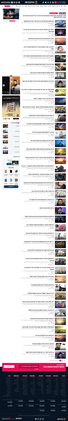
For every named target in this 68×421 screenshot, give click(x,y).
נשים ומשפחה (16, 375)
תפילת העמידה (8, 382)
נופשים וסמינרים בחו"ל (41, 409)
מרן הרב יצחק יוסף (24, 380)
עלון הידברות (63, 380)
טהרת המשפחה (16, 380)
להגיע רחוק (49, 388)
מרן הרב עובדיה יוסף (24, 379)
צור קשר (20, 6)
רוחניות (57, 383)
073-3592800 (31, 401)
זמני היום (33, 6)
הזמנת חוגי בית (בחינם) (19, 404)
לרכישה (9, 164)
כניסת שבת (63, 386)
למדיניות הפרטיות (32, 369)
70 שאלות (41, 6)
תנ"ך (34, 379)
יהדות (57, 377)
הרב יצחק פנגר (25, 382)
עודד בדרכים (49, 377)
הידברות (63, 375)
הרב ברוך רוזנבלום (24, 388)
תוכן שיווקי (56, 394)
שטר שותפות (53, 6)
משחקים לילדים (40, 385)
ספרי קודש (33, 392)
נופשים (64, 388)
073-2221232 (20, 401)
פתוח (50, 383)
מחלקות (26, 6)
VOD (61, 6)
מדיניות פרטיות (63, 377)
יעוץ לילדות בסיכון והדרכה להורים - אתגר (7, 400)
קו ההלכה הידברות (52, 404)
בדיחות (42, 380)
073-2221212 (53, 401)
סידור (9, 375)
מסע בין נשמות (48, 386)
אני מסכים (33, 369)
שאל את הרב (37, 6)
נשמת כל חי (8, 392)
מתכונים (17, 379)
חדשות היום (56, 380)
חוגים (42, 392)
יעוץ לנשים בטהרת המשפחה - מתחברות (61, 405)
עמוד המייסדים (63, 392)
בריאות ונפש (33, 388)
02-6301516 (64, 407)
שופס (29, 6)
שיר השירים (8, 391)
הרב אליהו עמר (25, 394)
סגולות (34, 385)
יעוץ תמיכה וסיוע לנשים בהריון (40, 404)
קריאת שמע (8, 386)
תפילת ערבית (8, 380)
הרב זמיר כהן (49, 6)
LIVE (13, 6)
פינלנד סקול (33, 383)
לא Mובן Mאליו (48, 379)
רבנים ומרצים (25, 375)
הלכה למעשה (49, 382)
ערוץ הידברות (63, 379)
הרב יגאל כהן (25, 383)
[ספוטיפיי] (12, 2)
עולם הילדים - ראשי (40, 377)
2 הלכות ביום (63, 383)
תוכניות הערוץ (48, 375)
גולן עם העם (49, 385)
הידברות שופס (63, 391)
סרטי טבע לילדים (40, 389)
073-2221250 (53, 410)
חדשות (57, 6)
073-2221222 (63, 401)
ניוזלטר (64, 382)
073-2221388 (42, 401)
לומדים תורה (33, 377)
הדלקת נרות (17, 382)
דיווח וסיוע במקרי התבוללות (30, 404)
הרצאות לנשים (16, 389)
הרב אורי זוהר (25, 389)
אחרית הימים (33, 389)
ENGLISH (17, 6)
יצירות (42, 391)
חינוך (34, 386)
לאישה (18, 377)
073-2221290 (20, 406)
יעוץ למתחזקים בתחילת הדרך (18, 399)
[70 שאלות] (14, 2)
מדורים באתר (55, 375)
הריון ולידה (17, 388)
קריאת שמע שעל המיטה (6, 396)
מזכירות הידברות (63, 399)
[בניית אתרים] (18, 419)
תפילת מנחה (8, 379)
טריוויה (42, 388)
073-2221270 (10, 406)
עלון (31, 6)
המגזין (57, 379)
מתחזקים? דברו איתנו (6, 2)
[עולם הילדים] (19, 2)
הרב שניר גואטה (24, 385)
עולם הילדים (45, 6)
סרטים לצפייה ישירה (40, 382)
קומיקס (42, 386)
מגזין (59, 6)
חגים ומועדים (56, 392)
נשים (57, 382)
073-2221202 (42, 410)
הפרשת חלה (17, 391)
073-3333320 (9, 402)
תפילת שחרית (8, 377)
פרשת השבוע (56, 391)
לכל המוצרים (11, 186)
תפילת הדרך (8, 389)
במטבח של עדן (48, 380)
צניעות (18, 385)
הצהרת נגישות (63, 394)
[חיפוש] (55, 2)
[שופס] (17, 2)
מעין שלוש (8, 385)
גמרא (34, 380)
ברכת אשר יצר (8, 394)
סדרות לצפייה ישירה (40, 383)
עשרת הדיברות (32, 382)
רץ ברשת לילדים (40, 379)
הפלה (18, 386)
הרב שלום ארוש (24, 391)
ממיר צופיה (64, 409)
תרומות (23, 6)
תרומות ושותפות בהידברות (51, 399)
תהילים (9, 388)
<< (65, 360)
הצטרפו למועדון (6, 6)
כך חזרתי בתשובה (48, 389)
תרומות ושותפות (62, 389)
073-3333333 (63, 410)
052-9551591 (42, 406)
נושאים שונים (32, 375)
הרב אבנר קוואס (24, 392)
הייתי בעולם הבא (48, 392)
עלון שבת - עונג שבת (41, 399)
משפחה (57, 385)
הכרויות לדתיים (32, 391)
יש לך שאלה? (5, 122)
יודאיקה (33, 394)
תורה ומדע (56, 386)
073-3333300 (52, 406)
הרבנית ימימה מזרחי (16, 383)
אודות (64, 396)
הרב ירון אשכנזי (25, 386)
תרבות (57, 388)
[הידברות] (31, 2)
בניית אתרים (13, 419)
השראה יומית (49, 391)
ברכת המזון (8, 383)
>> (50, 360)
